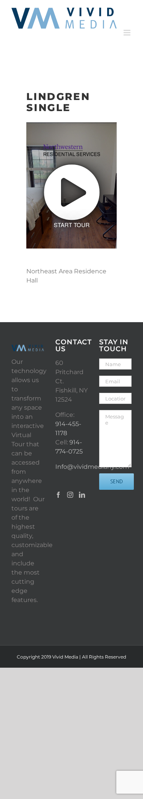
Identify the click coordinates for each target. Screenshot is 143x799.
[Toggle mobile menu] (128, 33)
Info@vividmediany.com (92, 466)
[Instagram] (70, 495)
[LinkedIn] (82, 495)
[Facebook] (58, 495)
